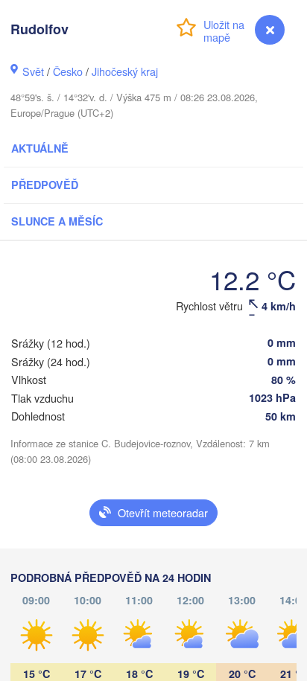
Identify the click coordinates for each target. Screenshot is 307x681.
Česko (68, 71)
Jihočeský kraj (125, 71)
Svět (33, 71)
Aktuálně (40, 148)
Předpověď (44, 184)
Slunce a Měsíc (57, 221)
